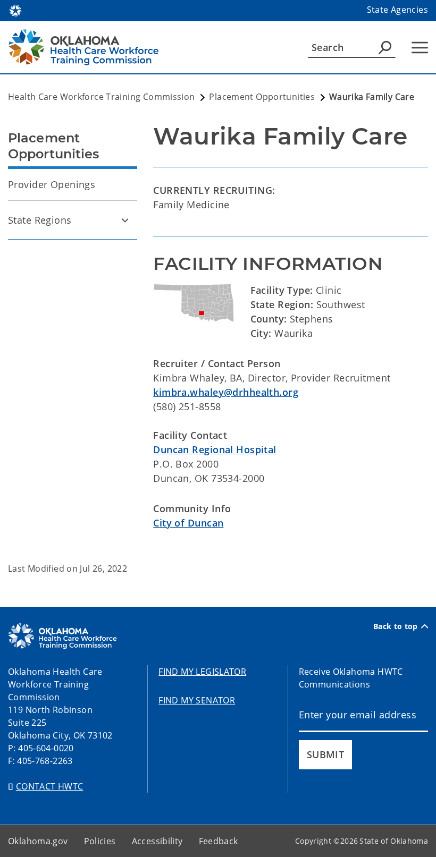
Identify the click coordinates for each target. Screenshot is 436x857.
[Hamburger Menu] (420, 47)
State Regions (40, 220)
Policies (100, 841)
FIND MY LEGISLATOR (202, 671)
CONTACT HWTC (49, 786)
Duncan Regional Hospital (214, 449)
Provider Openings (51, 184)
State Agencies (397, 9)
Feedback (218, 841)
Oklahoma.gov (38, 841)
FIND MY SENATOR (196, 700)
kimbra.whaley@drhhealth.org (225, 392)
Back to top (395, 626)
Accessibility (157, 841)
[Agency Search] (385, 47)
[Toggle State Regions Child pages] (125, 220)
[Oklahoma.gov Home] (15, 9)
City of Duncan (188, 522)
